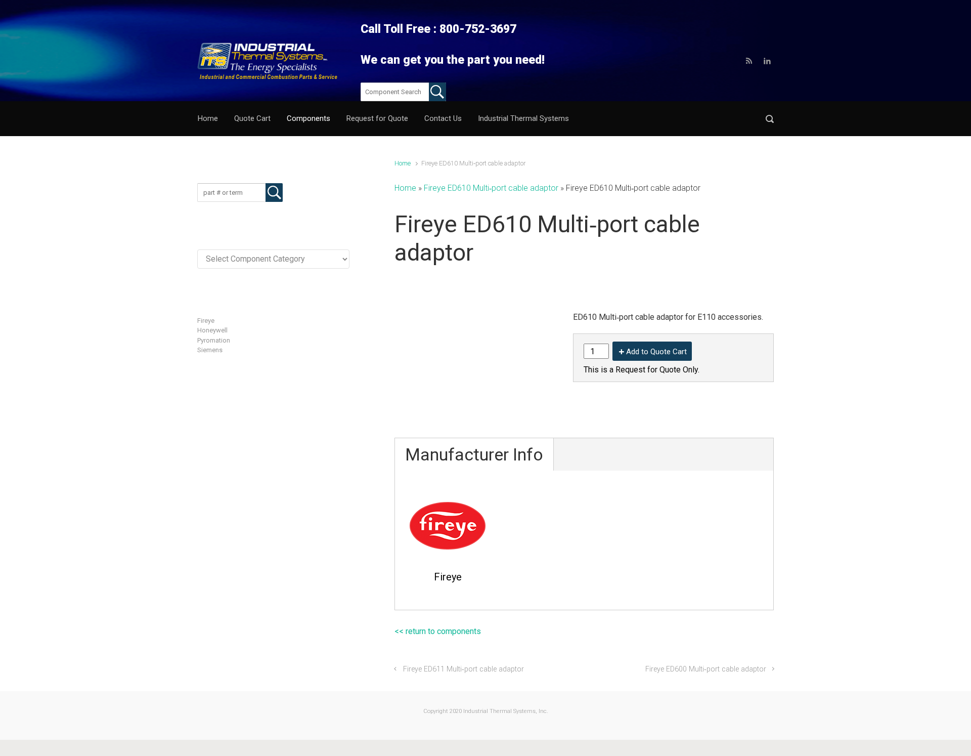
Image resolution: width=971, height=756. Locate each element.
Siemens (210, 350)
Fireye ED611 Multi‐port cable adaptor (463, 669)
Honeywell (212, 330)
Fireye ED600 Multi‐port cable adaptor (705, 669)
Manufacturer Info (474, 454)
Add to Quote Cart (656, 351)
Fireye (205, 320)
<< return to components (437, 631)
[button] (769, 118)
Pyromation (213, 340)
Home (402, 163)
